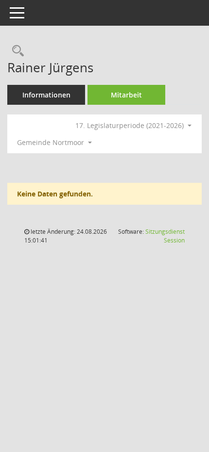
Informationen (46, 94)
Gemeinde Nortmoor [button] (51, 142)
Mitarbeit (126, 94)
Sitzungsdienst (165, 235)
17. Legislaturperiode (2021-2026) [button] (130, 125)
